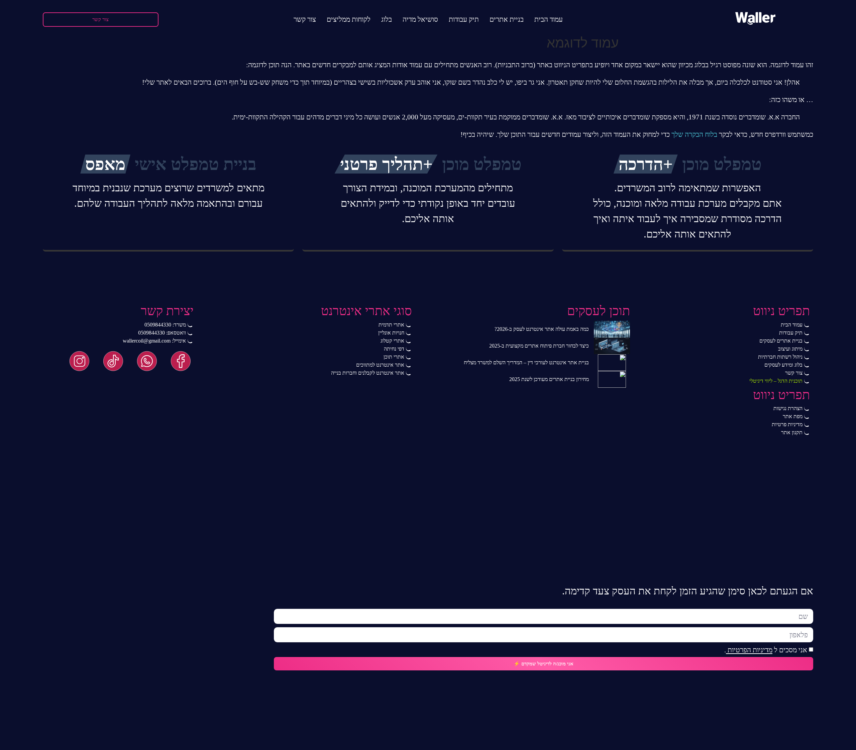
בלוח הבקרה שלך (694, 134)
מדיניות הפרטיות (749, 650)
